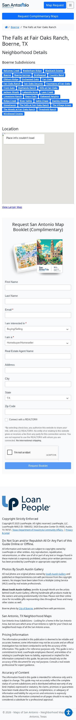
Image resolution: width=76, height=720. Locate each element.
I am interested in (16, 323)
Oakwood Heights (49, 96)
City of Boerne (26, 608)
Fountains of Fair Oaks (58, 83)
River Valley (26, 100)
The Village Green (61, 105)
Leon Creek (47, 92)
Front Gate (9, 87)
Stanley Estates (60, 100)
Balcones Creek (11, 70)
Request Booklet (38, 465)
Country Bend (56, 75)
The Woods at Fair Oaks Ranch (19, 109)
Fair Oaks (47, 79)
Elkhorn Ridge (11, 79)
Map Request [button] (55, 5)
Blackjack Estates (54, 70)
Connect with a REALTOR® (22, 419)
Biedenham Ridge (32, 70)
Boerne (15, 27)
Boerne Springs (22, 75)
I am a (9, 337)
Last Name (11, 295)
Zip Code (10, 406)
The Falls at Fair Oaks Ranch (34, 105)
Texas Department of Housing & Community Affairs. (37, 529)
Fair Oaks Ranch (12, 83)
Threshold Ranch (47, 109)
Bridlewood (40, 75)
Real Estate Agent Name (19, 351)
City (7, 378)
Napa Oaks (31, 96)
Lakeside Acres (30, 92)
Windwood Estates (13, 113)
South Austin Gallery (56, 573)
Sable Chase (42, 100)
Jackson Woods (11, 92)
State (8, 392)
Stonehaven (10, 105)
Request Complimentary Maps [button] (38, 16)
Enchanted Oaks (30, 79)
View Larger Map (12, 207)
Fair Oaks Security (33, 83)
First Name (11, 281)
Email (9, 309)
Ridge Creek (10, 100)
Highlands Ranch (27, 87)
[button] (68, 712)
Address (10, 364)
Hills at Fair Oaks (48, 87)
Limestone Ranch (13, 96)
